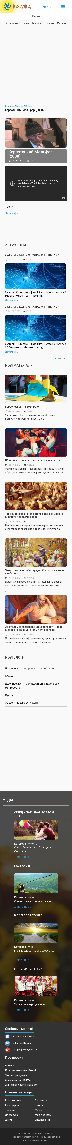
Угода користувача (16, 1075)
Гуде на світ (23, 865)
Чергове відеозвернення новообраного (31, 668)
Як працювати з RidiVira (18, 1080)
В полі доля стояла (28, 915)
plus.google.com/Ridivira (24, 1049)
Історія (39, 1105)
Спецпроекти (42, 1119)
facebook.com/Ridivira (23, 1036)
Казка (9, 676)
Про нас (9, 1065)
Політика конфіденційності (20, 1070)
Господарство (13, 1105)
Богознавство (13, 1100)
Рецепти (49, 23)
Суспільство (41, 1100)
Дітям (8, 1119)
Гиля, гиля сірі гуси (28, 968)
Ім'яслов (37, 23)
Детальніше (12, 300)
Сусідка (10, 695)
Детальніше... (22, 856)
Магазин (62, 23)
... (30, 419)
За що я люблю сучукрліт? (22, 702)
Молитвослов (43, 1114)
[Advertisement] (36, 62)
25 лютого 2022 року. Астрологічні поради (32, 255)
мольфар (14, 213)
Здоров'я (10, 1110)
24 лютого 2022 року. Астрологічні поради (32, 306)
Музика (32, 843)
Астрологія (11, 23)
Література (11, 1114)
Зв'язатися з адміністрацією (21, 1084)
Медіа (38, 1110)
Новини (25, 23)
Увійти (47, 6)
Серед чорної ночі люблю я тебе (34, 814)
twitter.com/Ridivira (21, 1042)
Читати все (60, 358)
